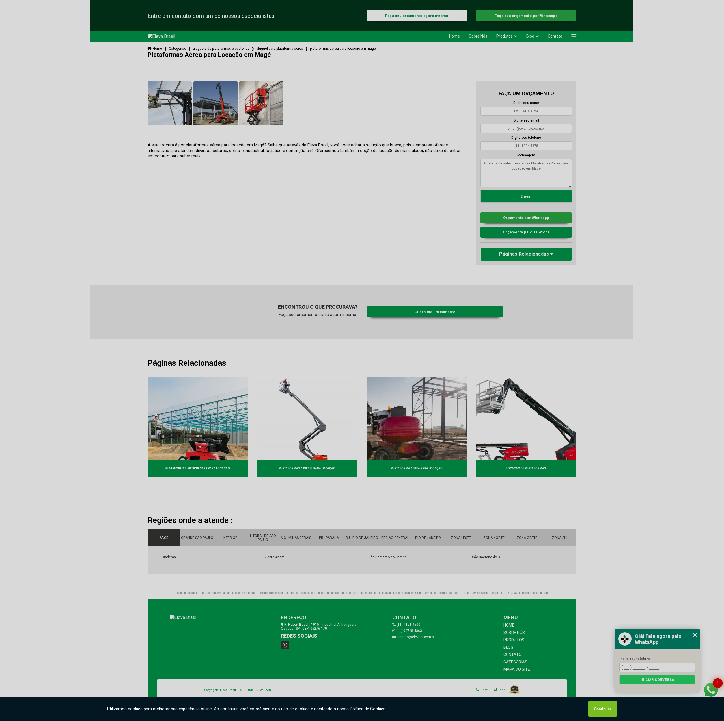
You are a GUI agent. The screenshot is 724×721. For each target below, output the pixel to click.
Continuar (602, 709)
